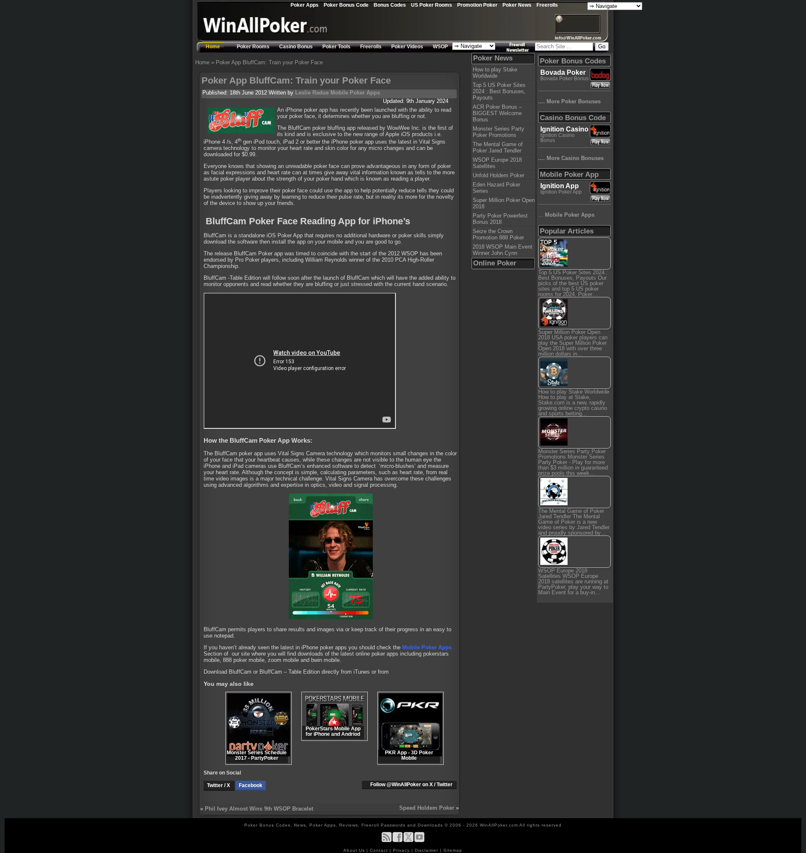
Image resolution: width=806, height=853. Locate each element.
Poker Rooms (253, 47)
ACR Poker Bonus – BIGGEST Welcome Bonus (497, 113)
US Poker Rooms (431, 5)
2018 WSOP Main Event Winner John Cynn (502, 250)
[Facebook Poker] (398, 840)
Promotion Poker (477, 5)
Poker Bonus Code (346, 5)
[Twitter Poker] (408, 840)
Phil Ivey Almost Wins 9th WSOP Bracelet (259, 809)
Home (213, 47)
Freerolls (547, 5)
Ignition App (559, 185)
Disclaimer (427, 850)
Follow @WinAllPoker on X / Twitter (411, 784)
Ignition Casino (564, 129)
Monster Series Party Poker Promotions (498, 132)
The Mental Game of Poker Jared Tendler (498, 147)
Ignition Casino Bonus (557, 137)
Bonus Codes (390, 5)
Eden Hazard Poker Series (496, 187)
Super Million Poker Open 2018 (504, 203)
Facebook (250, 785)
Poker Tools (336, 47)
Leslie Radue (312, 92)
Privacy (402, 850)
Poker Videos (407, 47)
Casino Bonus (296, 47)
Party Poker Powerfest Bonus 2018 (500, 219)
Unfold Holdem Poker (498, 175)
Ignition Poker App (561, 192)
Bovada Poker (563, 72)
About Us (354, 850)
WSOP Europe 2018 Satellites (497, 163)
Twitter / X (219, 785)
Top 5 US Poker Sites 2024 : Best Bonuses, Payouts (499, 91)
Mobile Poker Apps (355, 92)
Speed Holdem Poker (426, 808)
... (566, 215)
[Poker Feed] (387, 840)
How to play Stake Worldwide (495, 72)
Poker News (516, 5)
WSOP (440, 47)
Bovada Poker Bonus (564, 78)
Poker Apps (304, 5)
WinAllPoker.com (499, 825)
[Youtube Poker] (419, 840)
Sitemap (452, 850)
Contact (380, 850)
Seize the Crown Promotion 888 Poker (498, 234)
